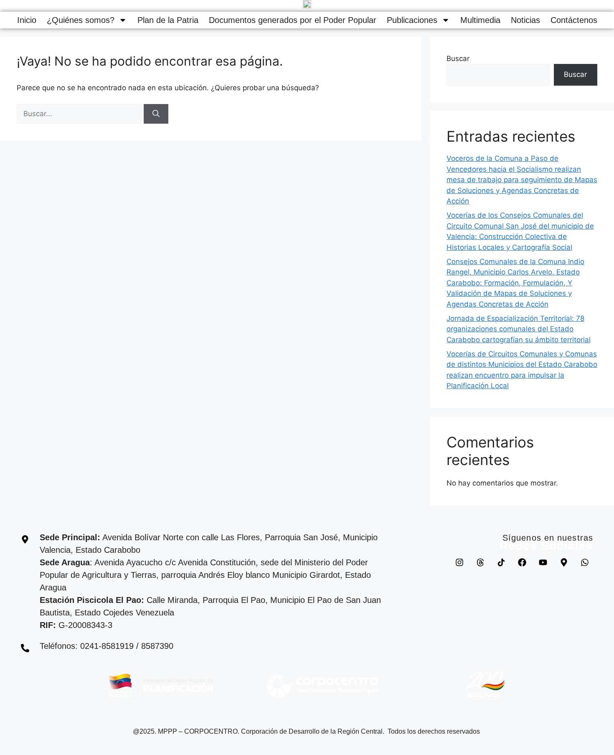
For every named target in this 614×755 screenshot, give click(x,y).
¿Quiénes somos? (80, 20)
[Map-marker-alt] (564, 562)
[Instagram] (459, 562)
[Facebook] (522, 562)
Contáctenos (574, 20)
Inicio (26, 20)
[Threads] (480, 562)
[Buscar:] (80, 113)
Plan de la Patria (167, 20)
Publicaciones (412, 20)
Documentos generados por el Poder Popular (292, 20)
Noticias (525, 20)
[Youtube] (543, 562)
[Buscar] (156, 114)
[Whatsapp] (584, 562)
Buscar (458, 58)
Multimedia (480, 20)
